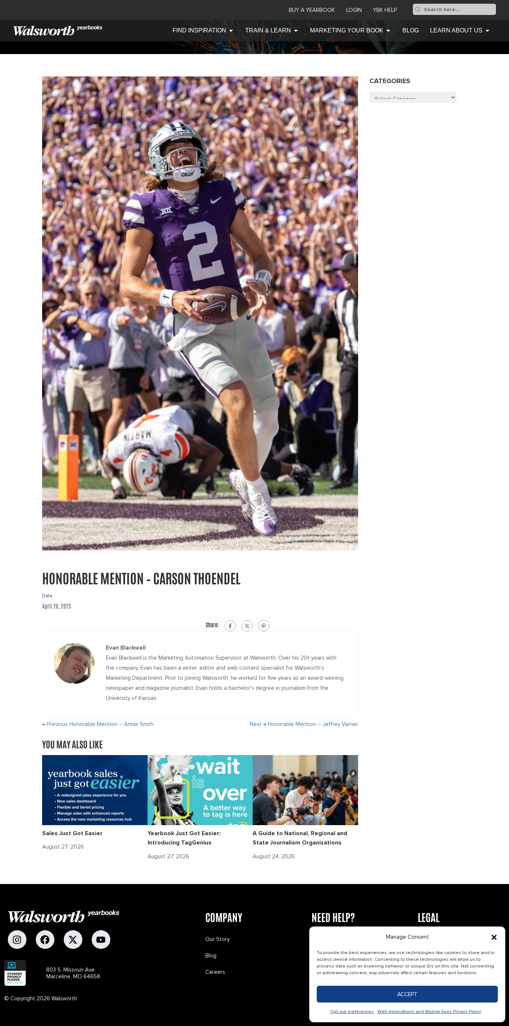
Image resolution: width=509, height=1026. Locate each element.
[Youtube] (101, 939)
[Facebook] (230, 625)
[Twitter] (247, 625)
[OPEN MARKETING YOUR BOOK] (388, 30)
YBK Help (385, 10)
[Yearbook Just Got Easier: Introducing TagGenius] (200, 789)
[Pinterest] (263, 625)
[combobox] (459, 9)
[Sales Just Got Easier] (95, 789)
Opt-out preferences (352, 1011)
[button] (494, 937)
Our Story (217, 939)
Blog (210, 955)
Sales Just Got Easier (72, 833)
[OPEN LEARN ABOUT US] (487, 30)
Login (354, 10)
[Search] (418, 9)
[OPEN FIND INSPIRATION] (231, 30)
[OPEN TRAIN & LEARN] (296, 30)
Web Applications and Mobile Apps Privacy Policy (429, 1011)
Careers (215, 972)
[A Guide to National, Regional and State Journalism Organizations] (305, 789)
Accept (407, 994)
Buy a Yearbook (312, 10)
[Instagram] (17, 939)
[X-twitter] (73, 939)
